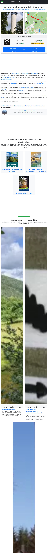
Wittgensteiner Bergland (6, 92)
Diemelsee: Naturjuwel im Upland (12, 170)
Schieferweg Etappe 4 (39, 105)
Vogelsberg (21, 90)
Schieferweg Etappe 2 (17, 105)
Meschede (25, 73)
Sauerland (26, 9)
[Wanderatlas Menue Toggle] (45, 2)
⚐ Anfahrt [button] (13, 51)
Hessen (4, 9)
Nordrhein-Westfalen (12, 9)
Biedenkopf (34, 73)
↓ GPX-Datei (13, 48)
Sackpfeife (13, 83)
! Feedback (34, 51)
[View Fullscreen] (26, 19)
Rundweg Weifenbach (8, 409)
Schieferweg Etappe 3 (28, 105)
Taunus (44, 89)
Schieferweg (15, 73)
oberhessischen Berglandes (26, 87)
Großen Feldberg (33, 89)
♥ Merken (34, 48)
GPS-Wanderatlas (16, 2)
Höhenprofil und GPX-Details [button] (37, 43)
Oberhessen (21, 9)
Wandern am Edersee (24, 193)
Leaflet (34, 33)
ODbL (46, 33)
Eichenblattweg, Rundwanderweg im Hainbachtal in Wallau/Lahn (34, 411)
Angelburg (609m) (5, 89)
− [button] (26, 16)
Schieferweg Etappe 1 (6, 105)
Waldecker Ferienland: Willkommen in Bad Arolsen (36, 170)
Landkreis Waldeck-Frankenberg (38, 9)
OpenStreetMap (42, 33)
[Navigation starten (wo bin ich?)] (26, 21)
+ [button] (26, 14)
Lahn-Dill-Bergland (6, 79)
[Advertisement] (24, 63)
